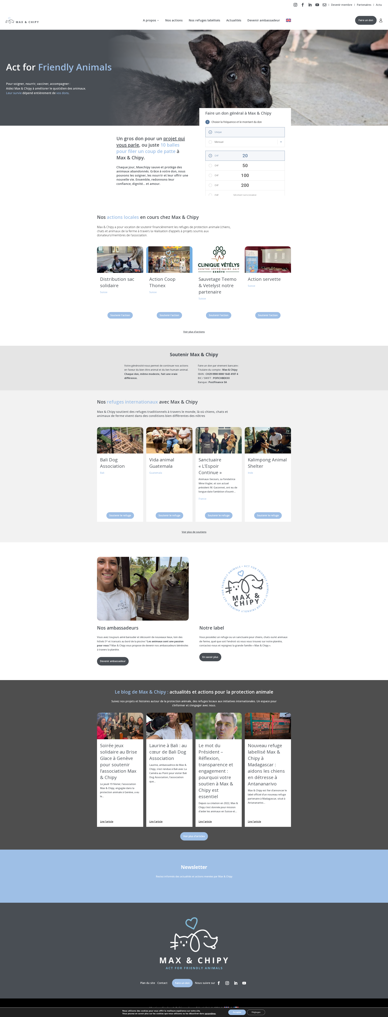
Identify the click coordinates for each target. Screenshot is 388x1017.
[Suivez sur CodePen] (324, 4)
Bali (102, 472)
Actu (379, 5)
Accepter (237, 1012)
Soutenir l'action (120, 315)
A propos (149, 20)
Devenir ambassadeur (263, 20)
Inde (250, 472)
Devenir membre (341, 5)
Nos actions (174, 20)
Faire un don (366, 20)
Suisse (103, 292)
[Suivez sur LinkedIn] (310, 4)
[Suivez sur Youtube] (317, 4)
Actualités (233, 20)
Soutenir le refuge (120, 515)
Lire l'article (106, 821)
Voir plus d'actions (194, 331)
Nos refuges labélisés (204, 20)
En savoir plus (210, 657)
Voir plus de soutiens (194, 532)
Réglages (256, 1012)
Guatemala (155, 472)
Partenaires (364, 5)
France (202, 498)
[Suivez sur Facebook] (302, 4)
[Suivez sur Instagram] (295, 4)
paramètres (210, 1013)
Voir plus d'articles (194, 836)
